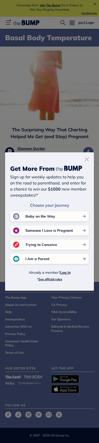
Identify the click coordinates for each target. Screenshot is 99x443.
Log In (65, 272)
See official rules (50, 279)
